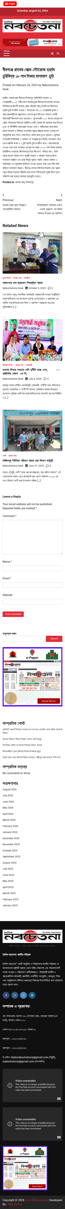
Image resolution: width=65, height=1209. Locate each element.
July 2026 (8, 795)
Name (7, 561)
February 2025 (10, 899)
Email (7, 578)
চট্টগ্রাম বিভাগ (8, 365)
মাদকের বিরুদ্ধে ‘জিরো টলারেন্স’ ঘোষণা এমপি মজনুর (22, 739)
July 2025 (8, 868)
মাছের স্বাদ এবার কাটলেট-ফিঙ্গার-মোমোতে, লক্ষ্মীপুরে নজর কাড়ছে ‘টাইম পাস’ (32, 757)
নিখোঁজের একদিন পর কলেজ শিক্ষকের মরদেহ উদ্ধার (22, 745)
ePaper (11, 4)
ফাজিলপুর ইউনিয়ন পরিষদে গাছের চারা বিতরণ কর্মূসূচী (28, 460)
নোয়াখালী (29, 365)
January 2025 (10, 905)
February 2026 (10, 826)
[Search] (58, 53)
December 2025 (11, 838)
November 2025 (11, 844)
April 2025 (8, 887)
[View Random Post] (52, 53)
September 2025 (11, 856)
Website (7, 595)
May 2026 (8, 807)
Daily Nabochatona (37, 1200)
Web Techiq (15, 1204)
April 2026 (8, 813)
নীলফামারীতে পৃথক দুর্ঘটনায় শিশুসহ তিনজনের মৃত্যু (22, 751)
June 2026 (8, 801)
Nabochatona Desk (13, 288)
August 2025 (9, 862)
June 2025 (8, 875)
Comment (9, 516)
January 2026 (10, 832)
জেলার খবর (19, 182)
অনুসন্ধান (54, 638)
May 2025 (8, 881)
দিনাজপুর (29, 182)
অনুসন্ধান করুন (9, 633)
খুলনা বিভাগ (7, 278)
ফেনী (4, 456)
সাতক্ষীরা (27, 278)
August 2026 (9, 789)
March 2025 (9, 893)
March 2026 (9, 820)
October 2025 (10, 850)
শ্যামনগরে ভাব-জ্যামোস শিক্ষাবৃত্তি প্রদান (23, 282)
